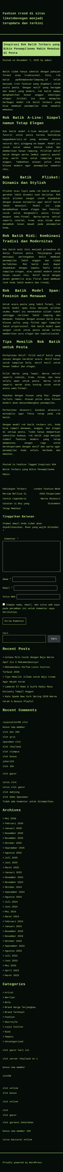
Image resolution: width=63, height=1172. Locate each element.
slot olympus (11, 751)
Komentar (11, 538)
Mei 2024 (10, 911)
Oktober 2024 (13, 887)
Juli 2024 (11, 901)
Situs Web (9, 596)
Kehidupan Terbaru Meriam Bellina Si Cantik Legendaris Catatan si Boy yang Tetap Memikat (16, 498)
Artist (9, 992)
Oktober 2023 (13, 941)
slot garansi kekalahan (18, 1122)
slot (5, 1110)
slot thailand (12, 746)
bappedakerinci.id (14, 139)
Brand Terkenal (14, 1012)
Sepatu (9, 1036)
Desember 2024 (14, 877)
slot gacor (10, 773)
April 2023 (12, 970)
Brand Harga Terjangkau (20, 1007)
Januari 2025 (13, 872)
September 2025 (14, 848)
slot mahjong (11, 792)
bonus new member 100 (17, 1131)
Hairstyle (11, 1022)
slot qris (9, 737)
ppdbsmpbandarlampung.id (31, 79)
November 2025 (14, 838)
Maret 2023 (12, 975)
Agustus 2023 (13, 950)
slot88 (7, 1075)
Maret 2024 (12, 916)
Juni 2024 (11, 906)
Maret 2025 (12, 867)
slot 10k (8, 766)
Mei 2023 (10, 965)
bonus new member (14, 727)
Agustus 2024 (13, 897)
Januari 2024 (13, 926)
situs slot (10, 782)
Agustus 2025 (13, 852)
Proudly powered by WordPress (22, 1162)
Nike (7, 1031)
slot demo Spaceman (15, 797)
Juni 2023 (11, 960)
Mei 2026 (10, 818)
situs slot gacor (14, 787)
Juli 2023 (11, 955)
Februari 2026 (14, 823)
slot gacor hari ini (16, 1050)
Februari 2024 (14, 921)
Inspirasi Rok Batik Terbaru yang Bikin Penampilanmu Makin (29, 469)
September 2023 (14, 946)
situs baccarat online (17, 1139)
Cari (5, 633)
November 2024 (14, 882)
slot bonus (10, 756)
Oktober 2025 (13, 843)
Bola (7, 1002)
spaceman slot (12, 741)
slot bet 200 (11, 732)
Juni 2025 (11, 862)
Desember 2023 (14, 931)
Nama (7, 579)
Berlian (10, 997)
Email (7, 588)
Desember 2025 (14, 833)
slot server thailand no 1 (20, 1058)
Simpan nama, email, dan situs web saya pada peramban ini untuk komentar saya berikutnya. (31, 608)
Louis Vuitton (14, 1026)
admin (48, 60)
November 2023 (14, 936)
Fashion (21, 464)
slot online (10, 1088)
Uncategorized (14, 1041)
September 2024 (14, 892)
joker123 (8, 761)
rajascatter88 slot (15, 722)
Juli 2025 (11, 857)
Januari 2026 (13, 828)
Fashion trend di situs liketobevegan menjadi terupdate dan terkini (24, 18)
